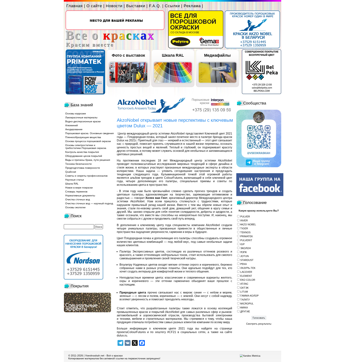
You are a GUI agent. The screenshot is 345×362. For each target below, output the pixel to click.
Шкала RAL (173, 55)
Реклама (192, 6)
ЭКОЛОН (245, 248)
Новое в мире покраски (79, 187)
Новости (114, 6)
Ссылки (172, 6)
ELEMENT (246, 275)
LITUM (244, 291)
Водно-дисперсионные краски (83, 121)
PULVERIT (246, 240)
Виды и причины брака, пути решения (87, 159)
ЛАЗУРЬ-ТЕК (247, 268)
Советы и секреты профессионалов (86, 175)
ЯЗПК (243, 252)
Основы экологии (75, 207)
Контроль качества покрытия (82, 152)
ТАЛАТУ (245, 299)
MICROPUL (247, 303)
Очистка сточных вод (77, 199)
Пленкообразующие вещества (83, 137)
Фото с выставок (128, 55)
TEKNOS (245, 232)
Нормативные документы (80, 195)
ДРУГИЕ (245, 311)
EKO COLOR (247, 279)
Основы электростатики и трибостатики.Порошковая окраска (85, 146)
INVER (244, 220)
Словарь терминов (76, 191)
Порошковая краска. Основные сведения (89, 133)
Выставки (135, 6)
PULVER (245, 216)
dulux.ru (122, 335)
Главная (74, 6)
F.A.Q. (155, 6)
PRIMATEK (246, 236)
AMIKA (244, 307)
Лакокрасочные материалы (81, 117)
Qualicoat (70, 171)
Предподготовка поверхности (82, 167)
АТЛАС (244, 283)
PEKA (243, 264)
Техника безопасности (78, 163)
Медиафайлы (217, 55)
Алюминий (71, 125)
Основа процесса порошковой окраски (88, 141)
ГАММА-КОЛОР (249, 295)
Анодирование (73, 129)
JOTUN (244, 256)
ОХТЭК (244, 287)
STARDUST (247, 260)
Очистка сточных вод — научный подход (89, 203)
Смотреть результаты (258, 323)
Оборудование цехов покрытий (83, 155)
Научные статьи (74, 179)
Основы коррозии (75, 113)
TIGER (244, 228)
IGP (242, 244)
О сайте (94, 6)
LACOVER (246, 271)
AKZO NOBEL (248, 224)
